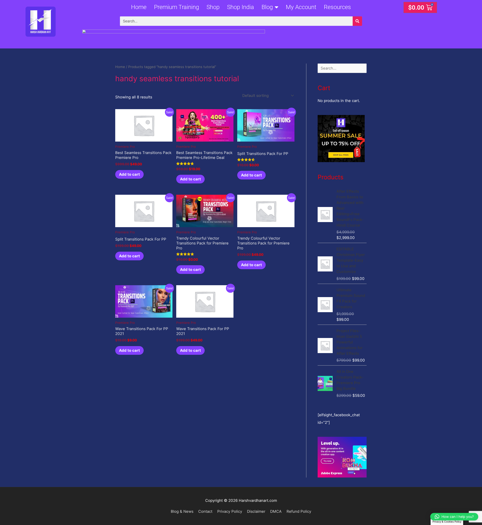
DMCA (276, 511)
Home (138, 7)
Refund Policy (299, 511)
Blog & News (182, 511)
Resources (337, 7)
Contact (205, 511)
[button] (454, 516)
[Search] (357, 21)
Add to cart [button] (129, 174)
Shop (213, 7)
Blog (267, 7)
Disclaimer (256, 511)
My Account (301, 7)
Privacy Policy (229, 511)
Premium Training (176, 7)
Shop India (240, 7)
